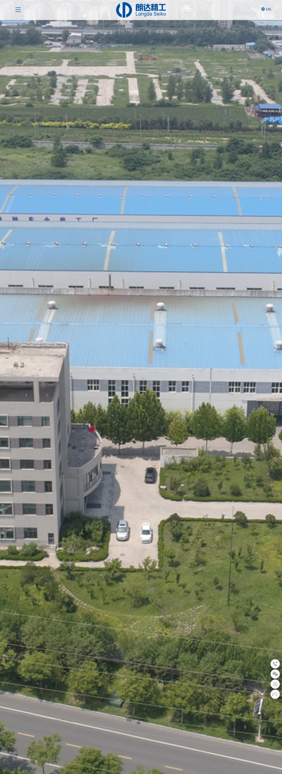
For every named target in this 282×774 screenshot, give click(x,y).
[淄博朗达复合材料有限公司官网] (141, 10)
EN (268, 9)
